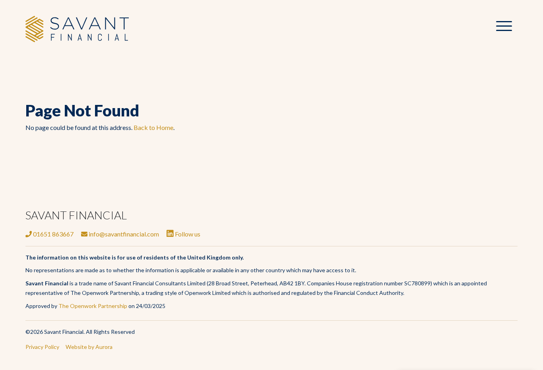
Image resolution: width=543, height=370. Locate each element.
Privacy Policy (42, 346)
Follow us (187, 234)
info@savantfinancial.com (123, 234)
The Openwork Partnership (92, 305)
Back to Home (153, 127)
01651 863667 (53, 234)
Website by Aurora (89, 346)
